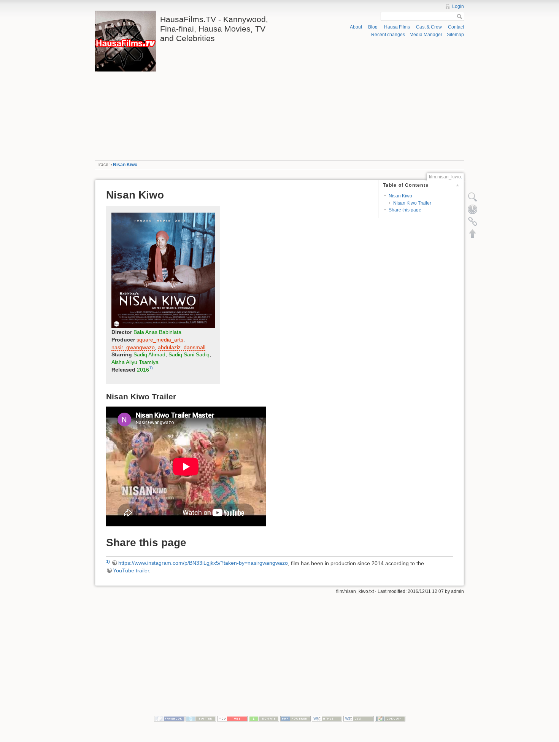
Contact (456, 27)
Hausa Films (397, 27)
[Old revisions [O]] (473, 209)
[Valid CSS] (358, 718)
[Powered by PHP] (295, 718)
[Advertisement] (373, 99)
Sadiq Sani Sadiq (189, 354)
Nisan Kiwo (125, 164)
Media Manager (426, 34)
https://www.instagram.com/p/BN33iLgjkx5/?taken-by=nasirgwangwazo (203, 563)
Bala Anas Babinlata (157, 332)
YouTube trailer (131, 570)
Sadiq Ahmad (149, 354)
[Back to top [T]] (473, 233)
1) (151, 367)
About (356, 27)
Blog (373, 27)
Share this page (405, 210)
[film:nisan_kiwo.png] (163, 270)
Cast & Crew (429, 27)
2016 (143, 370)
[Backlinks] (473, 221)
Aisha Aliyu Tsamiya (135, 362)
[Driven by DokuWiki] (390, 718)
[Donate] (264, 718)
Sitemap (455, 34)
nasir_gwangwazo (133, 347)
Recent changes (388, 34)
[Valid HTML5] (327, 718)
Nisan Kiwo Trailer (412, 203)
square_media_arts (160, 340)
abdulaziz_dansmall (181, 347)
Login (458, 6)
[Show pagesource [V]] (473, 197)
